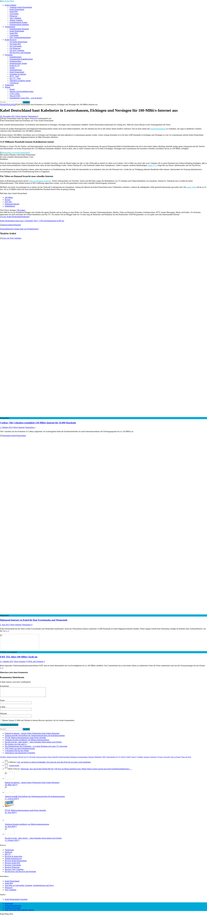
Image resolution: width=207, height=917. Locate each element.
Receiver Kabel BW (12, 863)
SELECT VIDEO (126, 757)
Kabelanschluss (15, 61)
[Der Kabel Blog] (7, 1)
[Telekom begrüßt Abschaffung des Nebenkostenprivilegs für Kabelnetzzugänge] (9, 792)
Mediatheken (98, 757)
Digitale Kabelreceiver (13, 859)
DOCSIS (8, 202)
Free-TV (26, 757)
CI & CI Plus (15, 94)
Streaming (146, 757)
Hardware (8, 852)
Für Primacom (15, 48)
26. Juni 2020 (10, 812)
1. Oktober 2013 (6, 427)
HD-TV (8, 854)
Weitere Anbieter (16, 20)
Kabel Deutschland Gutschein (16, 899)
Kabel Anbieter (10, 5)
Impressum (9, 903)
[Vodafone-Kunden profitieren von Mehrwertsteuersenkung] (9, 820)
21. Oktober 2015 (6, 661)
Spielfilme (140, 757)
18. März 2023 (10, 785)
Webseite (3, 714)
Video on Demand (175, 757)
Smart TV (134, 757)
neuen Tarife (191, 187)
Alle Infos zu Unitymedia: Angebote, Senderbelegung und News (29, 885)
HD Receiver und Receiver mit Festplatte (20, 871)
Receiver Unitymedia (13, 865)
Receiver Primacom (12, 867)
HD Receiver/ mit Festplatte (20, 53)
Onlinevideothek (110, 757)
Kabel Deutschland (17, 9)
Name (2, 700)
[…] (7, 631)
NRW (104, 757)
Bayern (7, 200)
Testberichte (9, 85)
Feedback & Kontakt (13, 908)
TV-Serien (160, 757)
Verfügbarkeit (10, 27)
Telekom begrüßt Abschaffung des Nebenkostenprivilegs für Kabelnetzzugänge (35, 735)
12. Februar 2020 (11, 840)
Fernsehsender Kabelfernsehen (21, 59)
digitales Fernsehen (12, 757)
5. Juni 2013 (4, 625)
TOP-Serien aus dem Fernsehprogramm (20, 748)
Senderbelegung (16, 70)
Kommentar (4, 686)
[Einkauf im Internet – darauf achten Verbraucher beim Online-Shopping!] (9, 778)
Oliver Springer (21, 116)
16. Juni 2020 (10, 826)
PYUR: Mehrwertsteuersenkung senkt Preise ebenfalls (25, 738)
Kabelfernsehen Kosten (18, 22)
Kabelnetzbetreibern (158, 129)
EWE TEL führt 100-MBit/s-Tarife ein (18, 657)
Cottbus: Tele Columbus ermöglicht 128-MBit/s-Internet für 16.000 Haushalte (38, 422)
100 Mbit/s (9, 197)
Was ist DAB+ (15, 96)
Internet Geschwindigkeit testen (21, 91)
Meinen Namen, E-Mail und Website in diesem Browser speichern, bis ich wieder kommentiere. (38, 720)
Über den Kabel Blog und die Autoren (19, 910)
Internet (50, 757)
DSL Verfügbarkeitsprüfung (20, 37)
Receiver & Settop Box (13, 856)
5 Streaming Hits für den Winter (17, 751)
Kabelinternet (10, 206)
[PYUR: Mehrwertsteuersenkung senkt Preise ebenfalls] (9, 806)
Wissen (7, 87)
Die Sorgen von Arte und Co (16, 744)
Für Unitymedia (16, 46)
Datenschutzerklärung (13, 906)
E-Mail (2, 707)
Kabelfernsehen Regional (19, 29)
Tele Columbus (15, 18)
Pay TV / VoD (15, 78)
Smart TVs (152, 165)
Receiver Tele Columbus (14, 869)
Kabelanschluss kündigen (19, 25)
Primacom (13, 16)
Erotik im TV (15, 66)
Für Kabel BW (15, 44)
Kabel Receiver (11, 40)
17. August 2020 (11, 799)
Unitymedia (14, 14)
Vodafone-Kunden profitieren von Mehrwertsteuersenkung (27, 740)
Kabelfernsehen (15, 57)
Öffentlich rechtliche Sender (20, 81)
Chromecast (14, 83)
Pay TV (118, 757)
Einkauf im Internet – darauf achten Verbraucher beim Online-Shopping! (32, 733)
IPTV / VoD (14, 76)
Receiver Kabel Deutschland (15, 861)
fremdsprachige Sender (18, 63)
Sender (12, 68)
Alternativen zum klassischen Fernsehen (20, 753)
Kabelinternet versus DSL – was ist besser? (26, 98)
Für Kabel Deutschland (18, 42)
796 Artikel (21, 210)
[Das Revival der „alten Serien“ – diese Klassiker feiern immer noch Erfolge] (9, 834)
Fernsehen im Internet (18, 74)
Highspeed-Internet (12, 204)
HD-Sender (32, 757)
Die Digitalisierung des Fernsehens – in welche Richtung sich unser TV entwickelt (36, 746)
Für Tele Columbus (17, 50)
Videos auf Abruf (186, 757)
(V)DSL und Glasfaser (34, 661)
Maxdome (91, 757)
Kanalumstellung (83, 757)
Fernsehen (9, 55)
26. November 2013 (7, 116)
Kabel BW (14, 12)
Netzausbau (32, 116)
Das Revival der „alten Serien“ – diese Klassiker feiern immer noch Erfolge (33, 742)
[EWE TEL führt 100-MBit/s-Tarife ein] (19, 650)
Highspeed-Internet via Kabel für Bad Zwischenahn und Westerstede (33, 620)
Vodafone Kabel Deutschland (21, 7)
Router (12, 89)
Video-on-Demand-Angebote (40, 181)
